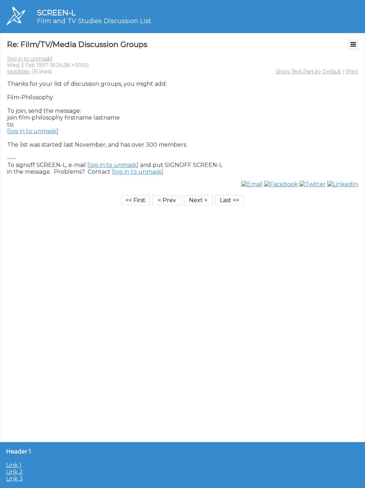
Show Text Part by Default (308, 71)
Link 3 (14, 478)
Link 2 (14, 471)
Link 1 (13, 465)
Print (352, 71)
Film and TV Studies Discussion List (94, 21)
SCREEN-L (56, 12)
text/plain (18, 71)
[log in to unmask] (29, 59)
